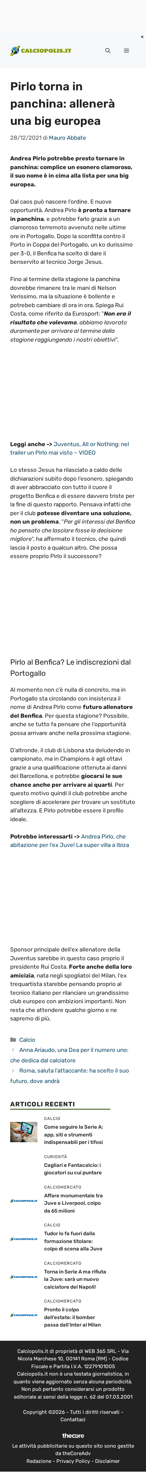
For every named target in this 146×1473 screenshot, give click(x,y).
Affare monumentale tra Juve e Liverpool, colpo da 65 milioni (73, 1203)
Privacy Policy (73, 1461)
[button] (107, 51)
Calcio (27, 1039)
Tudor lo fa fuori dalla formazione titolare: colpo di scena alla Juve (73, 1241)
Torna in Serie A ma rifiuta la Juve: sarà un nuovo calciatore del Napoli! (75, 1279)
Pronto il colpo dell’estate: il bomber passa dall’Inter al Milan (72, 1317)
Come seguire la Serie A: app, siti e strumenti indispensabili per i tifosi (73, 1134)
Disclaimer (107, 1461)
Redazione (38, 1461)
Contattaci (73, 1420)
